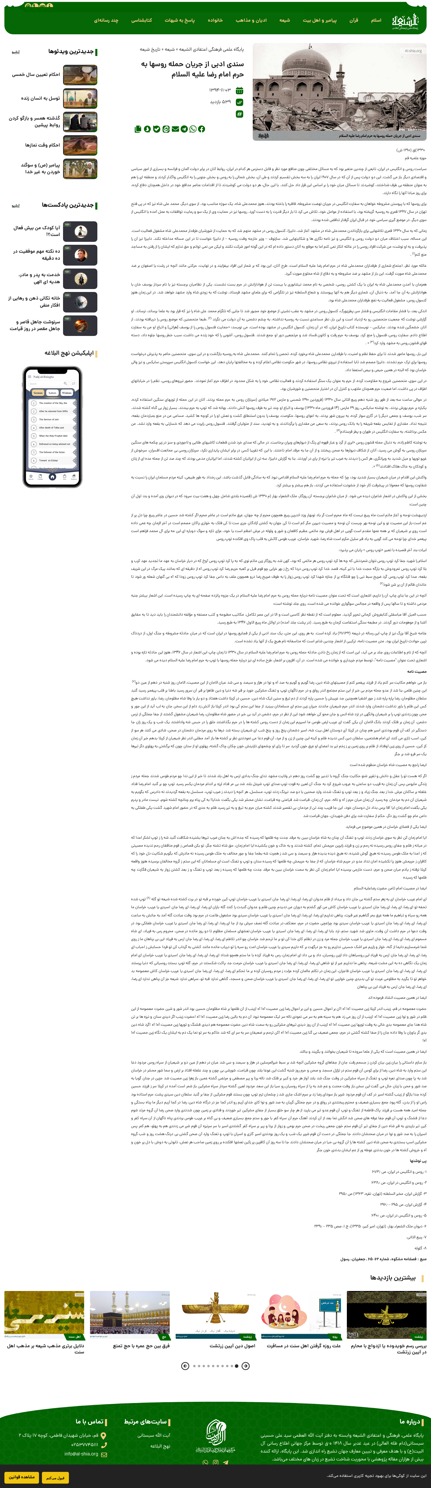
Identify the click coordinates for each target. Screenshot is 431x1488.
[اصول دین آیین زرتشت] (215, 1315)
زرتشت (419, 1337)
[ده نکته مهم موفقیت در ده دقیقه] (80, 255)
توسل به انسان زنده (40, 98)
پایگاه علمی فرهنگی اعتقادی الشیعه (211, 49)
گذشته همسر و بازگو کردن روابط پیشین (34, 122)
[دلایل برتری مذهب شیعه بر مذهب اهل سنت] (44, 1315)
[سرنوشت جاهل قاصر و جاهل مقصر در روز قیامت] (80, 325)
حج (164, 1337)
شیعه (170, 49)
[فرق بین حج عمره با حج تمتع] (130, 1315)
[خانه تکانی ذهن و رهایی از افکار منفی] (80, 302)
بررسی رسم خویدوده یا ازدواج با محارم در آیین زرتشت (389, 1349)
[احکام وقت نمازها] (80, 145)
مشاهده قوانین (22, 1477)
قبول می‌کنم (55, 1478)
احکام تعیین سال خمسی (36, 75)
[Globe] (28, 6)
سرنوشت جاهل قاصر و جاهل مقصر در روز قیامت (35, 326)
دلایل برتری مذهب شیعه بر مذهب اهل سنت (45, 1349)
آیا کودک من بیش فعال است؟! (36, 232)
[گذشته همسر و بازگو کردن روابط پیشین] (80, 122)
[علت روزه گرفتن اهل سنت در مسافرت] (301, 1315)
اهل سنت (75, 1337)
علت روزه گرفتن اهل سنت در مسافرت (304, 1346)
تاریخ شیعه (150, 49)
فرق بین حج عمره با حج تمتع (141, 1346)
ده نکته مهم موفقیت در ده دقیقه (36, 255)
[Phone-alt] (35, 6)
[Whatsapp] (205, 1462)
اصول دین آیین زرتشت (232, 1346)
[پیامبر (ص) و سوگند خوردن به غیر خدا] (80, 169)
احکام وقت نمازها (42, 145)
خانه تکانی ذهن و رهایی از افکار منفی (34, 302)
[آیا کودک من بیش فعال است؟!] (80, 231)
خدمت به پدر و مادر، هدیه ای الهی (39, 278)
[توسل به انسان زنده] (80, 98)
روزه (334, 1337)
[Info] (49, 6)
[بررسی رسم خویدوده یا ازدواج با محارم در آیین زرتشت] (387, 1315)
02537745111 (84, 1445)
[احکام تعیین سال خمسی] (80, 75)
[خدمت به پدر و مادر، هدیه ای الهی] (80, 279)
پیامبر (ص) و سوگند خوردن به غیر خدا (40, 169)
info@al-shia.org (81, 1454)
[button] (376, 20)
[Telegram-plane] (225, 1462)
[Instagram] (215, 1462)
